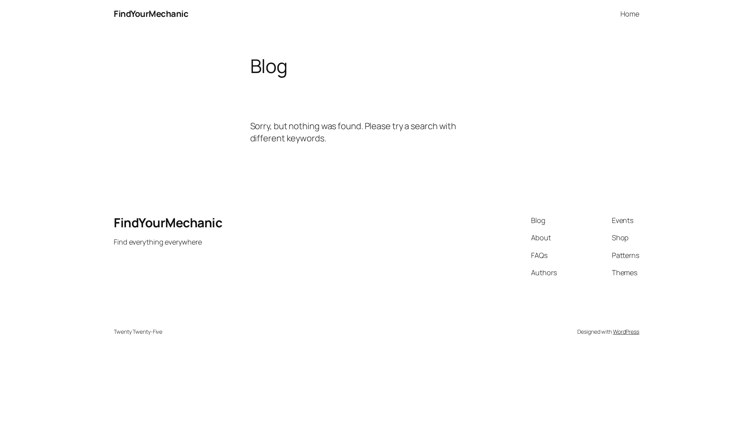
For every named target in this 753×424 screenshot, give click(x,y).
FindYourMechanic (151, 14)
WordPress (626, 331)
